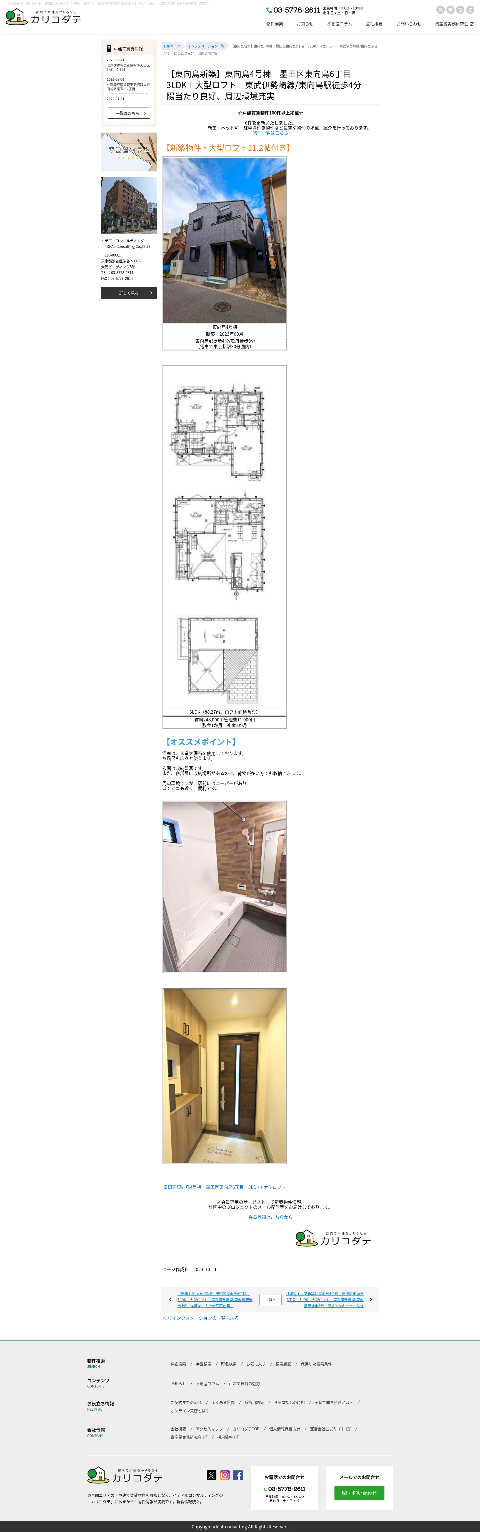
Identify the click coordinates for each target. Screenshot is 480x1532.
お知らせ (305, 23)
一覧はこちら (127, 113)
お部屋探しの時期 (289, 1402)
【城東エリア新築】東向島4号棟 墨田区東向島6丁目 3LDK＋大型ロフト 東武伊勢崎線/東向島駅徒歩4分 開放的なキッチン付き (325, 1299)
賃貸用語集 (254, 1402)
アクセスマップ (209, 1428)
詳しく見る (129, 293)
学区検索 (203, 1363)
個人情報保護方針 (284, 1428)
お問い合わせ (408, 23)
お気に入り (256, 1363)
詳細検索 (178, 1363)
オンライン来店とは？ (190, 1410)
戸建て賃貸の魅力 (244, 1383)
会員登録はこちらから (270, 1217)
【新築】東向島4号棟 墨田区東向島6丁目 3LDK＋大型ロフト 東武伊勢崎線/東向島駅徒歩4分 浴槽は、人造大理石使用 (215, 1299)
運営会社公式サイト (327, 1428)
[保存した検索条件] (460, 10)
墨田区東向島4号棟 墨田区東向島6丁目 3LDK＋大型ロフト (224, 1187)
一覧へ (270, 1299)
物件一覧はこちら (270, 132)
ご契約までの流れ (186, 1402)
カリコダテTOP (245, 1428)
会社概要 (374, 23)
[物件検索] (440, 10)
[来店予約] (470, 10)
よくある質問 (223, 1402)
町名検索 (229, 1363)
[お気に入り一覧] (450, 10)
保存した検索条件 (316, 1363)
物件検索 (274, 23)
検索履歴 (283, 1363)
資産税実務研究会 (451, 23)
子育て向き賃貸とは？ (333, 1402)
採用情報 (225, 1437)
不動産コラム (339, 23)
